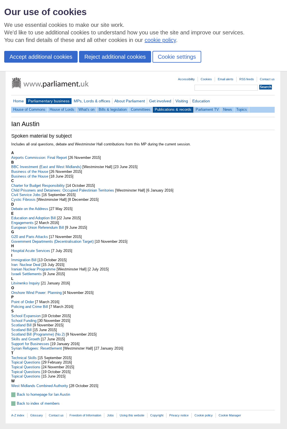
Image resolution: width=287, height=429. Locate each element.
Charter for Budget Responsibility (38, 185)
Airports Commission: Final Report (39, 157)
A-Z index (17, 415)
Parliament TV (207, 109)
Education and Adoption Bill (33, 218)
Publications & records (173, 109)
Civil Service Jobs (26, 195)
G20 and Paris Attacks (29, 237)
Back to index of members (38, 403)
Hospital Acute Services (30, 251)
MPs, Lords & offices (92, 101)
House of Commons (29, 109)
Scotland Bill (21, 325)
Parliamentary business (49, 101)
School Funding (23, 321)
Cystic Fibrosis (23, 199)
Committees (141, 109)
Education (201, 101)
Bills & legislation (113, 109)
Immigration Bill (23, 260)
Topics (241, 109)
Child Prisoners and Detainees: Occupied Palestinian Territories (62, 190)
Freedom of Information (85, 415)
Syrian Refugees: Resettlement (36, 348)
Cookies (206, 79)
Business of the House (29, 171)
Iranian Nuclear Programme (33, 269)
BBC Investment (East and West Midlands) (46, 167)
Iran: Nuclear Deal (25, 265)
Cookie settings (177, 57)
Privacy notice (179, 415)
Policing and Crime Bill (29, 307)
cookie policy (160, 40)
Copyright (156, 415)
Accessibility (186, 79)
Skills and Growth (25, 339)
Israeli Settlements (26, 274)
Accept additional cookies (41, 57)
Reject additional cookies (115, 57)
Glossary (36, 415)
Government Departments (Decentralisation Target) (52, 241)
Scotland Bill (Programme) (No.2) (38, 334)
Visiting (181, 101)
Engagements (22, 223)
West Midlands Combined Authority (39, 386)
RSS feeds (246, 79)
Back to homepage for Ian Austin (43, 394)
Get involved (160, 101)
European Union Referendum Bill (37, 227)
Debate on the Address (29, 209)
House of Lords (62, 109)
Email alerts (225, 79)
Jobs (110, 415)
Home (18, 101)
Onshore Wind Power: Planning (36, 293)
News (227, 109)
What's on (86, 109)
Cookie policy (204, 415)
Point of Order (22, 302)
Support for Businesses (30, 344)
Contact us (267, 79)
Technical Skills (24, 358)
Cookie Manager (230, 415)
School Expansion (26, 316)
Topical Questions (25, 362)
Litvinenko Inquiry (25, 283)
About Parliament (129, 101)
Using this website (132, 415)
